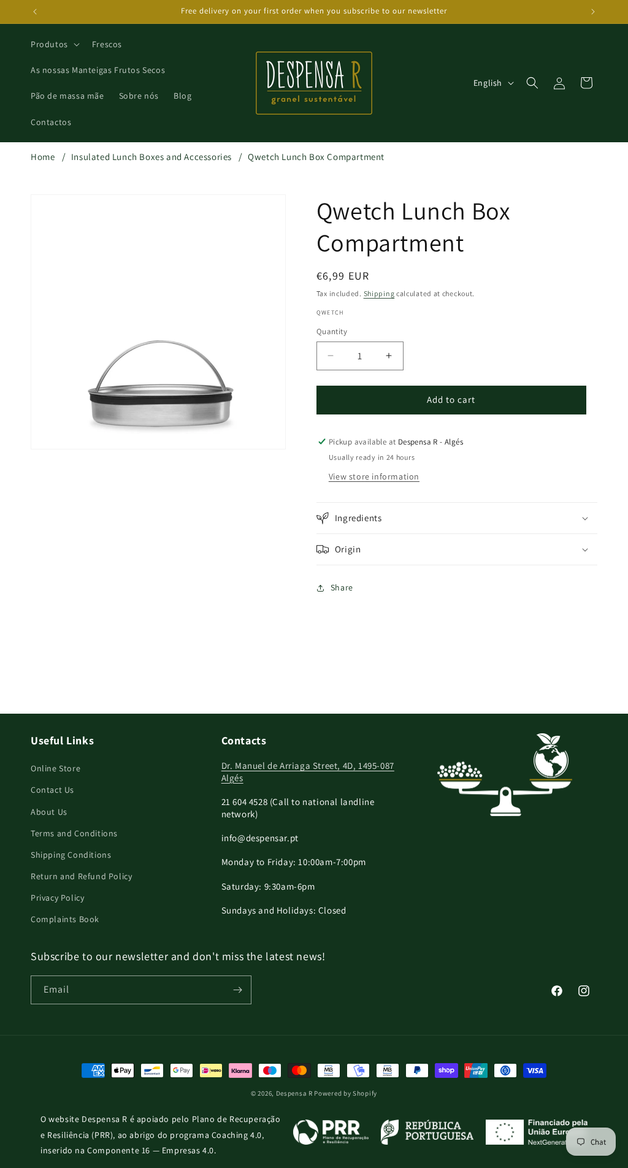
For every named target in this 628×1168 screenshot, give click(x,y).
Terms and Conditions (74, 833)
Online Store (55, 768)
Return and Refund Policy (81, 876)
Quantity (331, 331)
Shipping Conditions (71, 854)
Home (43, 156)
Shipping (379, 293)
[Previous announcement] (34, 11)
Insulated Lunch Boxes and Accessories (151, 156)
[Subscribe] (237, 989)
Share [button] (342, 587)
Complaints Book (65, 919)
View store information (374, 476)
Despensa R (294, 1093)
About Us (49, 811)
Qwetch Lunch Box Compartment (316, 156)
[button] (54, 44)
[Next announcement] (593, 11)
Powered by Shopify (345, 1093)
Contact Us (52, 789)
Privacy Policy (57, 897)
